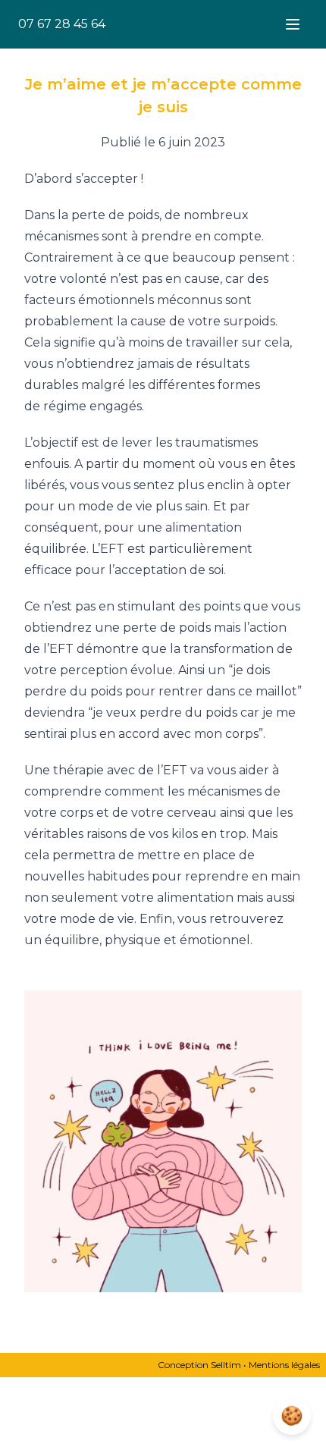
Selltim (226, 1364)
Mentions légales (284, 1364)
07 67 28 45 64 (61, 24)
